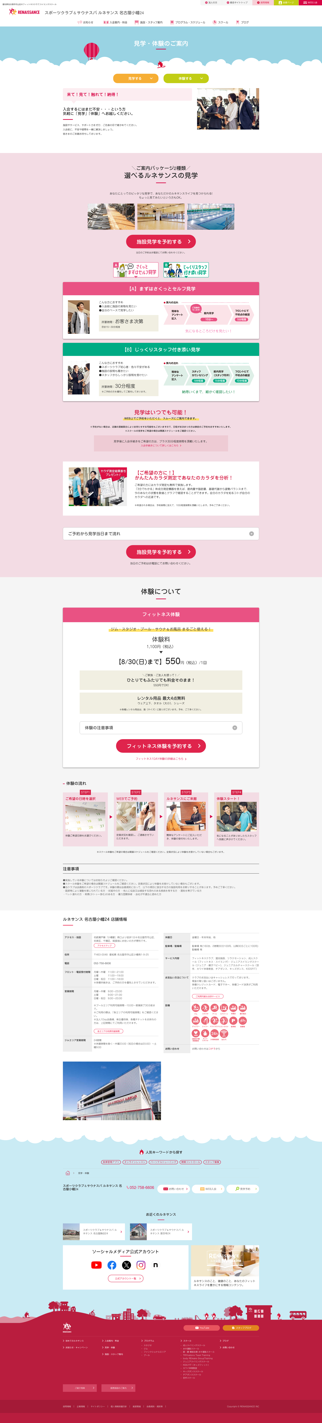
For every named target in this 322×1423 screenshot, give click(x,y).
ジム (146, 1349)
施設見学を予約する (159, 241)
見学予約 (245, 1189)
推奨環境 (137, 1406)
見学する (135, 78)
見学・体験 (110, 1347)
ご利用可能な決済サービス (208, 996)
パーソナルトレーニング (163, 1162)
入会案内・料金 (118, 22)
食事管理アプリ (111, 1162)
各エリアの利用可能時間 (108, 1031)
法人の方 (212, 3)
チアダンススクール (192, 1375)
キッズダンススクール (193, 1371)
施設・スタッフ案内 (151, 22)
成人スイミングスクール (194, 1345)
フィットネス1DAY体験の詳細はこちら (159, 758)
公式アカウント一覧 (125, 1278)
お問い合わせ (176, 1189)
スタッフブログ (243, 1328)
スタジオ (148, 1345)
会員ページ (288, 3)
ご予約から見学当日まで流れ (94, 534)
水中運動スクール (191, 1349)
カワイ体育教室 (190, 1368)
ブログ (245, 22)
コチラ (212, 1049)
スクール (223, 22)
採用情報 (264, 3)
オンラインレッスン (134, 1162)
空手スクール (189, 1378)
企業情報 (81, 1406)
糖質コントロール (190, 1162)
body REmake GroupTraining (198, 1358)
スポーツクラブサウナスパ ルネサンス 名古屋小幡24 (94, 12)
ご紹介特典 (80, 1388)
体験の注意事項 (99, 728)
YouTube (204, 1328)
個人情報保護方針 (119, 1406)
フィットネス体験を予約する (159, 746)
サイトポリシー (98, 1406)
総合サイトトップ (239, 3)
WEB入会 (312, 3)
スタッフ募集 (212, 1162)
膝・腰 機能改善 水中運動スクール (198, 1352)
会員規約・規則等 (155, 1406)
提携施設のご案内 (118, 1388)
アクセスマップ (104, 946)
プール (147, 1355)
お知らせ (88, 22)
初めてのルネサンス (75, 1341)
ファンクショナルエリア (155, 1352)
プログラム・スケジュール (190, 22)
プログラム (149, 1341)
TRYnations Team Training (196, 1355)
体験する (185, 78)
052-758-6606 (102, 963)
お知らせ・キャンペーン (77, 1347)
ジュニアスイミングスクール (196, 1361)
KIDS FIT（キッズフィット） (196, 1365)
